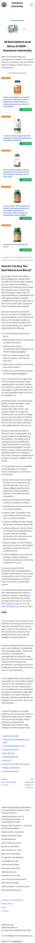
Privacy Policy (7, 903)
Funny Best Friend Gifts (10, 868)
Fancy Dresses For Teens (11, 850)
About (4, 907)
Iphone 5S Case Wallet (10, 854)
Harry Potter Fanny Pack (11, 890)
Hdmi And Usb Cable (10, 883)
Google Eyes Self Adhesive (12, 857)
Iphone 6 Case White (10, 846)
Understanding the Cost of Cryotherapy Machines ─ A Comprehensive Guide (12, 819)
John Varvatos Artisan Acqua (13, 879)
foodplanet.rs (17, 941)
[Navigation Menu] (31, 4)
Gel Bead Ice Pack (8, 872)
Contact (5, 911)
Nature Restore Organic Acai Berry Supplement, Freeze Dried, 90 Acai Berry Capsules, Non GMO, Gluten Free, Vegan (16, 173)
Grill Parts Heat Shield (10, 864)
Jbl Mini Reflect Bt (8, 839)
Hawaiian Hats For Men (10, 875)
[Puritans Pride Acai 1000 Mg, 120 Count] (17, 235)
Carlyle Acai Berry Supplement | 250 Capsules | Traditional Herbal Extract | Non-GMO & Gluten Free (17, 138)
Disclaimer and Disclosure (12, 900)
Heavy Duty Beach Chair (11, 835)
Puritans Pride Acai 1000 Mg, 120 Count (15, 245)
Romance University (9, 568)
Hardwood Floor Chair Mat (12, 832)
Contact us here (13, 603)
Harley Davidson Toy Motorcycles (15, 886)
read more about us (9, 606)
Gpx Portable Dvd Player (11, 843)
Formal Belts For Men (10, 861)
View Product (26, 110)
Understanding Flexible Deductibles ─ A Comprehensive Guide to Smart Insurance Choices (16, 810)
